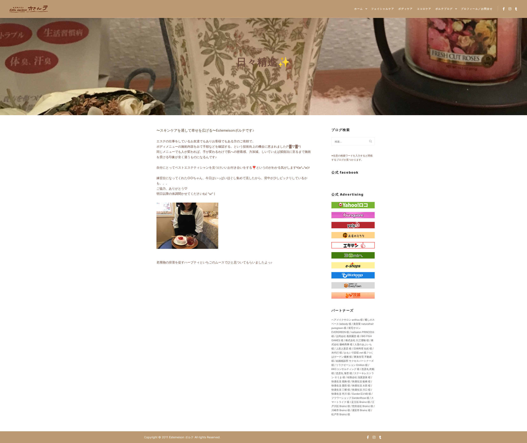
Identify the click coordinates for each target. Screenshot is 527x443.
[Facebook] (503, 9)
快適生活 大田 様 (361, 385)
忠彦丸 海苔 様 (344, 373)
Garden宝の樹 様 (361, 393)
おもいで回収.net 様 (355, 352)
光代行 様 (336, 352)
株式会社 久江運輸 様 (357, 340)
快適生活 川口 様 (361, 389)
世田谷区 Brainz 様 (362, 406)
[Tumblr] (516, 9)
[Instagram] (510, 9)
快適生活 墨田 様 (340, 385)
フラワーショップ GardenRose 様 (350, 397)
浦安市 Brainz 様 (361, 410)
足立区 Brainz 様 (360, 402)
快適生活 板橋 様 (361, 381)
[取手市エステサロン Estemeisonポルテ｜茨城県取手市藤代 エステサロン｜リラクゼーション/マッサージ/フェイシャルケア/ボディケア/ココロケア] (28, 9)
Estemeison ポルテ (182, 437)
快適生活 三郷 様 (340, 389)
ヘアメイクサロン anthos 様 (347, 319)
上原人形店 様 (343, 348)
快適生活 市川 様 (340, 393)
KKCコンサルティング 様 (345, 369)
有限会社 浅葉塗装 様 (359, 377)
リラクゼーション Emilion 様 (352, 364)
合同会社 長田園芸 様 (347, 336)
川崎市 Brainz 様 (340, 410)
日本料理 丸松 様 (362, 348)
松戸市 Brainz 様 (340, 414)
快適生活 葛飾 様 (340, 381)
